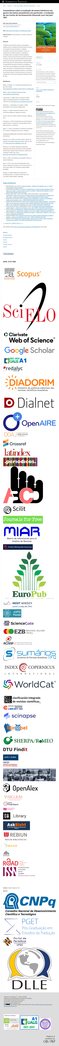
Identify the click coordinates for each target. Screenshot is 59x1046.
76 (18, 223)
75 (17, 223)
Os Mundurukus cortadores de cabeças (25, 212)
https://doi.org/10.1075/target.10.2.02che (21, 101)
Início (4, 6)
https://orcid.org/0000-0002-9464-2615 (11, 26)
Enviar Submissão (8, 253)
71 (10, 223)
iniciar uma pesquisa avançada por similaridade (25, 227)
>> (22, 223)
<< (3, 223)
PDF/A (39, 57)
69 (7, 223)
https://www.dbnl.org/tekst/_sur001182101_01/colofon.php (18, 89)
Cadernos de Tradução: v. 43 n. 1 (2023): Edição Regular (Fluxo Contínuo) (25, 200)
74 (15, 223)
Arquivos (9, 6)
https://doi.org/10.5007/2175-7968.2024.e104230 (18, 30)
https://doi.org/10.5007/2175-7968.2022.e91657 (15, 154)
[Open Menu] (3, 1)
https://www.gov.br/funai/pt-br (11, 94)
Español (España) (7, 235)
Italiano (5, 246)
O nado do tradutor (26, 186)
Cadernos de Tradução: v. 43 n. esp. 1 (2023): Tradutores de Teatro (28, 217)
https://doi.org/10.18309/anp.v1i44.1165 (16, 143)
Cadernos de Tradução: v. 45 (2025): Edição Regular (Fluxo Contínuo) (30, 197)
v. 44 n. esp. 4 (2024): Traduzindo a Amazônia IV (24, 6)
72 (12, 223)
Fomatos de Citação (41, 82)
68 (6, 223)
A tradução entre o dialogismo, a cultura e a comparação (37, 198)
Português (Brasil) (7, 237)
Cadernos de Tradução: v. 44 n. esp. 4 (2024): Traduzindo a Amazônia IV (31, 204)
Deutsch (5, 242)
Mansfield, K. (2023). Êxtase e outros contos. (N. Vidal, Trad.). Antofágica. (34, 218)
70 (9, 223)
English (5, 240)
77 (20, 223)
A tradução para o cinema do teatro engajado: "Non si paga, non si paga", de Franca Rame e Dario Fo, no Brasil (30, 189)
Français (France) (7, 244)
